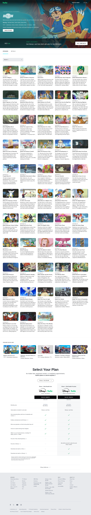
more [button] (41, 20)
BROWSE (13, 477)
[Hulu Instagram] (21, 504)
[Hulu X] (14, 504)
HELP (59, 477)
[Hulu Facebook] (11, 504)
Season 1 (6, 59)
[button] (5, 50)
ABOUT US (72, 477)
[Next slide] (88, 349)
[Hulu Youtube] (18, 504)
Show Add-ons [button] (44, 467)
